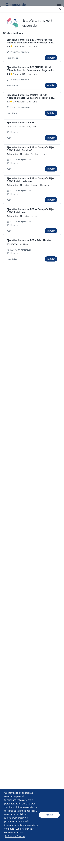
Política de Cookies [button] (15, 836)
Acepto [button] (49, 814)
